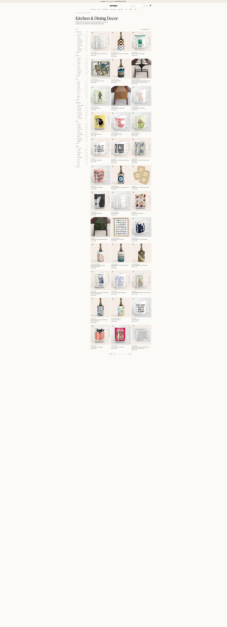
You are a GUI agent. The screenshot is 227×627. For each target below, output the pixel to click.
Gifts (126, 9)
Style (77, 121)
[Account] (144, 6)
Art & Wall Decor (105, 9)
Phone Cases (120, 9)
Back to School (93, 9)
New (99, 9)
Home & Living (113, 9)
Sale (130, 9)
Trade (135, 9)
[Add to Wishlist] (92, 33)
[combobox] (136, 6)
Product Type (78, 31)
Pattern (77, 146)
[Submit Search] (131, 6)
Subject (77, 55)
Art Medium (78, 102)
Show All (77, 52)
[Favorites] (147, 6)
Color (77, 79)
